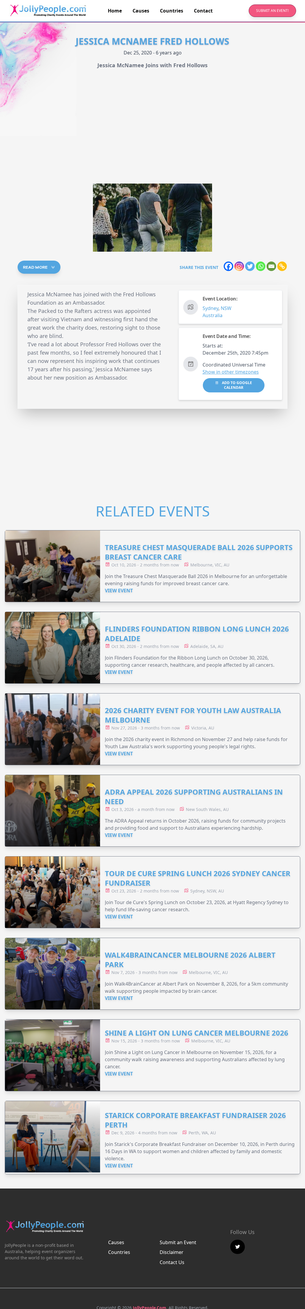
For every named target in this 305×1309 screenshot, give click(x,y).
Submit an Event (178, 1242)
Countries (171, 10)
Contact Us (172, 1262)
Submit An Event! (272, 10)
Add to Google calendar (236, 385)
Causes (141, 10)
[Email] (271, 266)
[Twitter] (250, 266)
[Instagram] (239, 266)
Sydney (210, 308)
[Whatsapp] (260, 266)
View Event (119, 590)
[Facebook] (228, 266)
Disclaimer (171, 1252)
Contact (203, 10)
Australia (212, 315)
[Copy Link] (282, 266)
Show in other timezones (231, 372)
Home (115, 10)
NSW (226, 308)
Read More (36, 267)
